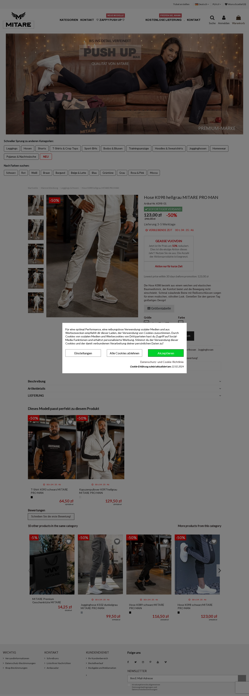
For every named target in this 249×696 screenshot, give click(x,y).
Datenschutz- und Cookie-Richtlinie (162, 361)
